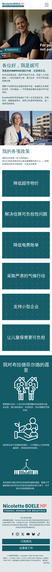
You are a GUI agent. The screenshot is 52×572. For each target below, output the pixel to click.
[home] (13, 5)
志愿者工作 (26, 548)
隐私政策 (46, 563)
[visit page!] (13, 535)
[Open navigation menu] (47, 4)
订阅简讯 (26, 541)
